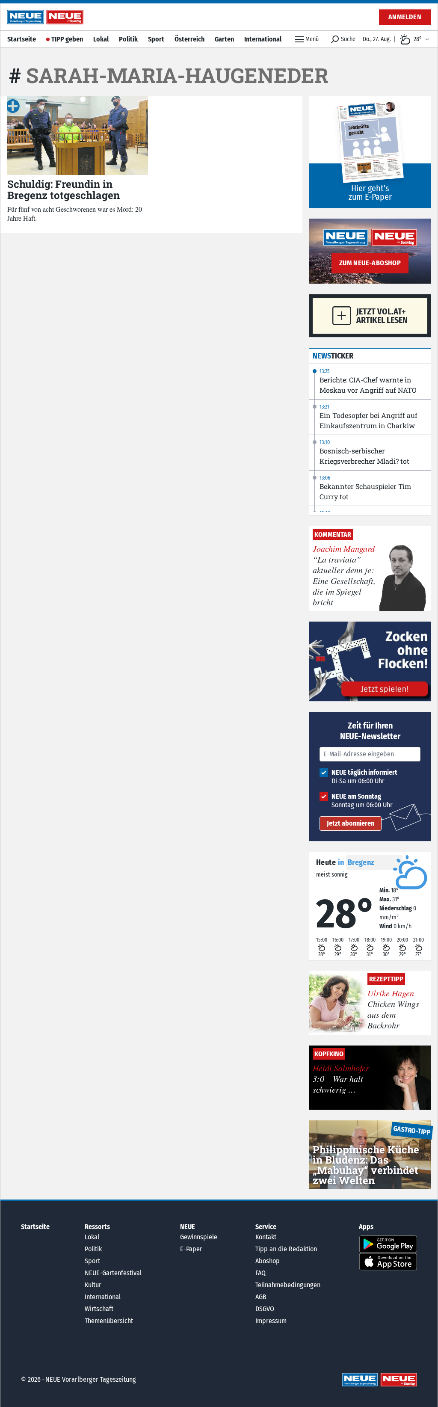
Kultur (93, 1285)
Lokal (101, 39)
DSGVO (264, 1309)
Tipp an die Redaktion (286, 1249)
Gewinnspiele (198, 1237)
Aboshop (267, 1261)
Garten (224, 39)
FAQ (260, 1273)
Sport (156, 39)
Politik (128, 39)
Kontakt (265, 1237)
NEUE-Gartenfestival (113, 1273)
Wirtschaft (99, 1309)
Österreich (189, 39)
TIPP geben (67, 39)
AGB (260, 1297)
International (262, 39)
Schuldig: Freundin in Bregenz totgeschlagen (63, 189)
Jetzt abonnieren (350, 823)
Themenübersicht (109, 1321)
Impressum (271, 1321)
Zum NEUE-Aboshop (370, 263)
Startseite (21, 39)
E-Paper (191, 1249)
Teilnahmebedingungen (287, 1285)
